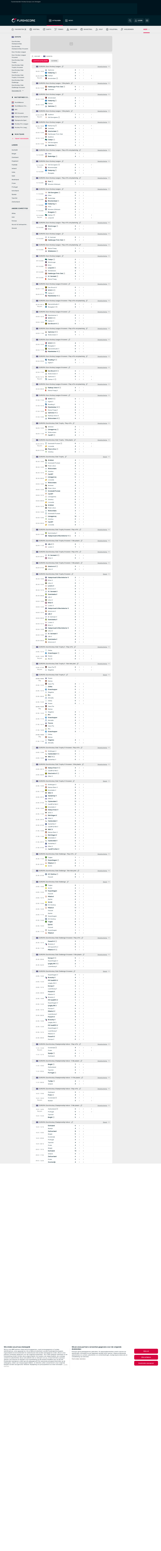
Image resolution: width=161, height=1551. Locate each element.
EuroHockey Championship (17, 43)
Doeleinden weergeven (146, 1363)
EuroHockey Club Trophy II (17, 71)
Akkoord (146, 1351)
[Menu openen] (147, 20)
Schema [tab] (54, 61)
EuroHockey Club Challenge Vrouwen (18, 86)
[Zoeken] (130, 20)
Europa (49, 56)
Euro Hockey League (19, 52)
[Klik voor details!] (71, 71)
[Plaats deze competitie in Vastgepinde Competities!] (62, 66)
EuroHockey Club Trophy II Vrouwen (18, 76)
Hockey (37, 56)
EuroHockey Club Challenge (17, 81)
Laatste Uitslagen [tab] (40, 61)
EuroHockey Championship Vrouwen (20, 48)
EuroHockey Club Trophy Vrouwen (17, 66)
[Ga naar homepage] (25, 20)
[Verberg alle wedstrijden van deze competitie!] (109, 66)
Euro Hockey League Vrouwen (19, 56)
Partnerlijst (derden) (79, 1359)
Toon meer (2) (16, 91)
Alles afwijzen (146, 1357)
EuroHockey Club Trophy (17, 61)
